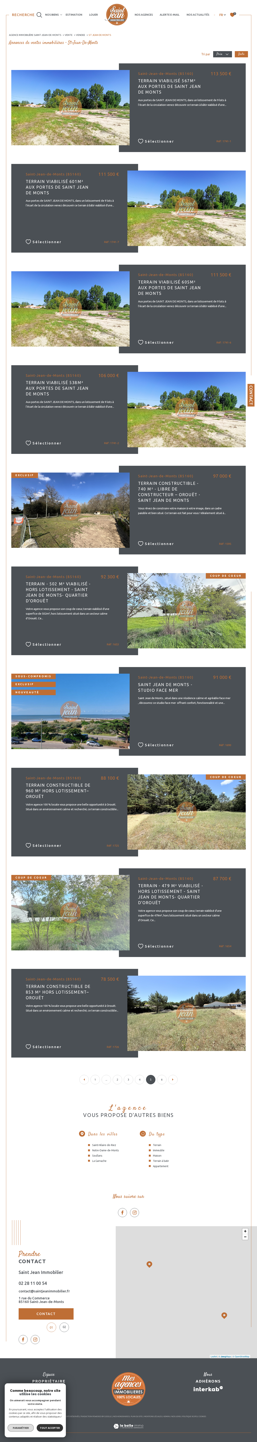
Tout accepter (50, 1428)
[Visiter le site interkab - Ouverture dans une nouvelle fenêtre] (208, 1388)
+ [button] (245, 1231)
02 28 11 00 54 (33, 1283)
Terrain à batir (161, 1160)
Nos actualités (198, 14)
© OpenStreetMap (241, 1356)
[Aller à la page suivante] (173, 1079)
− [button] (245, 1236)
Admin (166, 1416)
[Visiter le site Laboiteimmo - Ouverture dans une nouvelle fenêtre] (128, 1430)
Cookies (202, 1416)
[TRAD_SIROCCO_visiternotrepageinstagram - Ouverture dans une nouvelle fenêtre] (134, 1212)
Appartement (160, 1166)
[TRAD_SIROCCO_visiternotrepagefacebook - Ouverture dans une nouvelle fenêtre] (122, 1212)
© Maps (225, 1356)
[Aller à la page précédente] (84, 1079)
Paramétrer (21, 1428)
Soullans (97, 1155)
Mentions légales (153, 1416)
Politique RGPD (189, 1416)
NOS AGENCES (144, 14)
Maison (157, 1155)
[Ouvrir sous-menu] (61, 14)
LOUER (93, 14)
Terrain (157, 1145)
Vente (68, 35)
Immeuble (158, 1150)
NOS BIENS (52, 14)
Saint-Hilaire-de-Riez (104, 1145)
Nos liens (175, 1416)
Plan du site (136, 1416)
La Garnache (99, 1160)
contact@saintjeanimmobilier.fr (44, 1291)
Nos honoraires (121, 1416)
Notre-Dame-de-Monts (105, 1150)
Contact (251, 395)
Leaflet (214, 1356)
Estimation (74, 14)
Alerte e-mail (169, 14)
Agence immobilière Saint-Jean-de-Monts (35, 35)
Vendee (80, 35)
